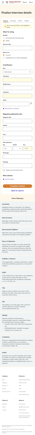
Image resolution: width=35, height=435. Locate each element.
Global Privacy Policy (24, 407)
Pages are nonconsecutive (14, 170)
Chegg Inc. (4, 382)
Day (4, 145)
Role (4, 68)
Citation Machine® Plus (24, 379)
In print (8, 55)
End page (5, 162)
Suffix (4, 100)
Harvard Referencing (24, 394)
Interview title (7, 44)
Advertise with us (6, 391)
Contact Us (4, 385)
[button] (17, 72)
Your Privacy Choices (24, 412)
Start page (6, 152)
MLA (20, 388)
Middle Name (7, 84)
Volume (5, 125)
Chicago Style (22, 391)
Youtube (4, 410)
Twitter (4, 407)
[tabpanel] (17, 103)
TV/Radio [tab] (26, 20)
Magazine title (7, 117)
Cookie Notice (22, 410)
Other (8, 41)
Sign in (31, 2)
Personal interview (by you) (15, 38)
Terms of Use (22, 404)
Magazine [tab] (5, 20)
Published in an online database (16, 58)
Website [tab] (20, 20)
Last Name (6, 92)
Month (15, 145)
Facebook (4, 404)
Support (4, 388)
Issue (4, 134)
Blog (3, 379)
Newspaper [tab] (13, 20)
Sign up (25, 2)
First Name (6, 76)
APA (20, 385)
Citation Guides (22, 382)
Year (24, 145)
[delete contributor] (31, 103)
